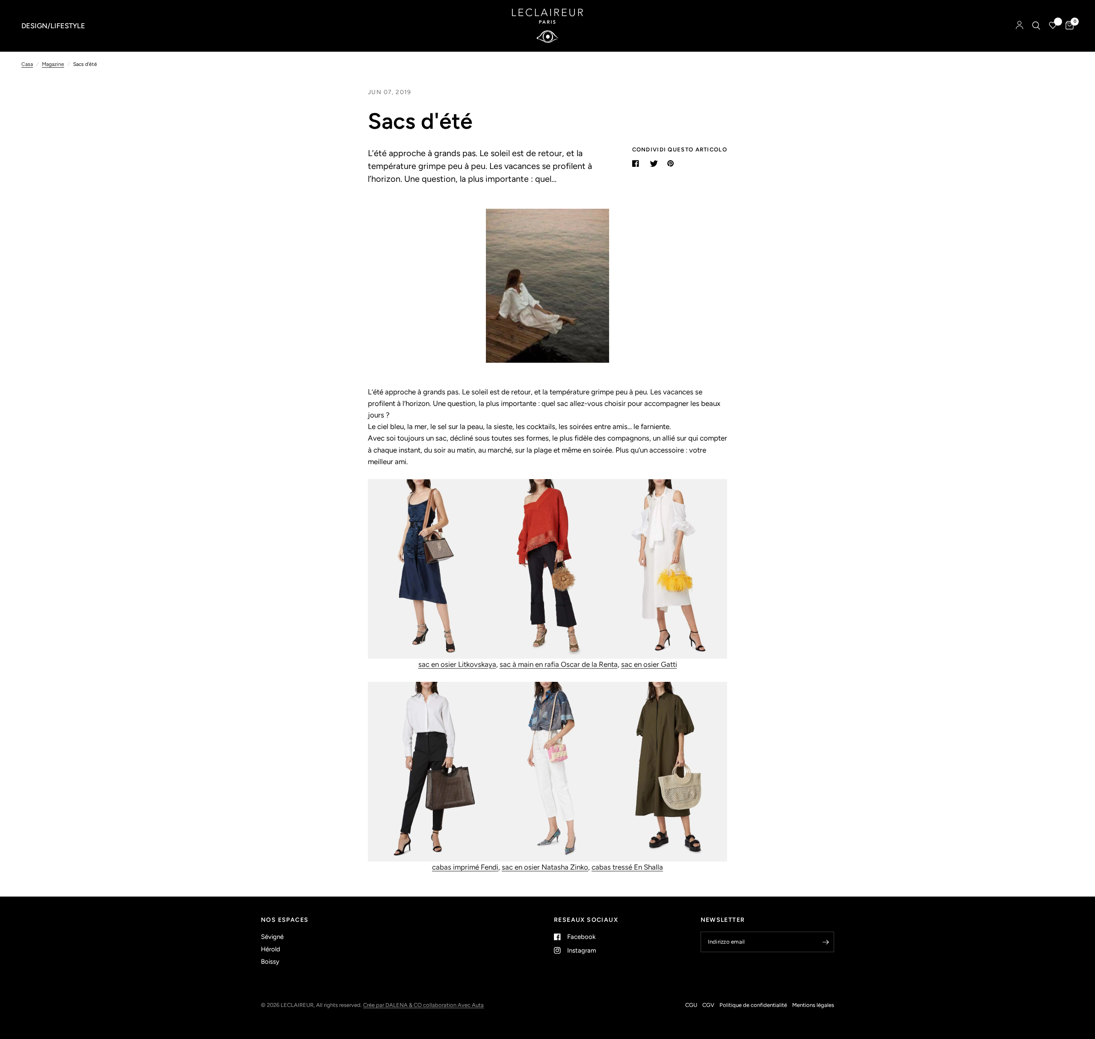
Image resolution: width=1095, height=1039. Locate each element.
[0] (1067, 25)
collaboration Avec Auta (453, 1005)
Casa (27, 64)
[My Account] (1019, 25)
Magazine (53, 64)
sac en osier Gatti (649, 664)
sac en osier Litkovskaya (457, 664)
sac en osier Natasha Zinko (545, 867)
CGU (691, 1005)
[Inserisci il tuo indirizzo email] (825, 942)
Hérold (270, 949)
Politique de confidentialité (753, 1005)
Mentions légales (813, 1005)
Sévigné (272, 937)
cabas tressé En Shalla (627, 867)
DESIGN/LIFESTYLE (53, 25)
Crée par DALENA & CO (393, 1005)
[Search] (1036, 25)
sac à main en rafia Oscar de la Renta (559, 664)
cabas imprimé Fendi (465, 867)
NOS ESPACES (284, 920)
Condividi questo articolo (680, 149)
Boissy (270, 961)
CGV (708, 1005)
